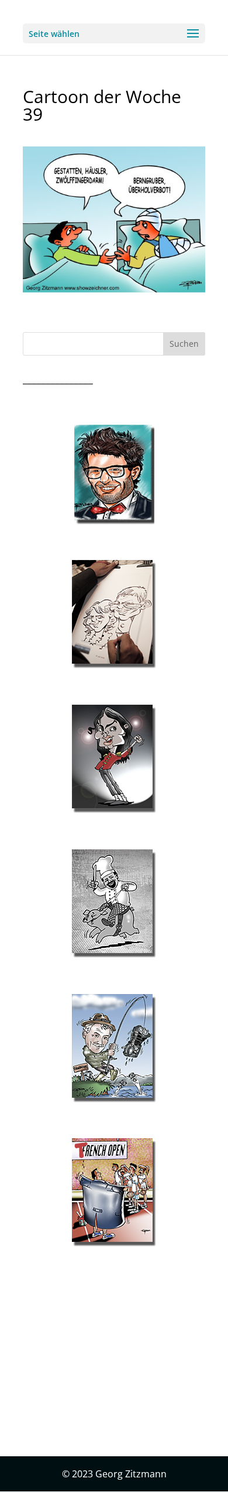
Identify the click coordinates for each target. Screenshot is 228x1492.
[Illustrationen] (114, 614)
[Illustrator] (114, 903)
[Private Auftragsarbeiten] (114, 1048)
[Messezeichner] (114, 474)
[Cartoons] (114, 1192)
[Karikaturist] (114, 759)
